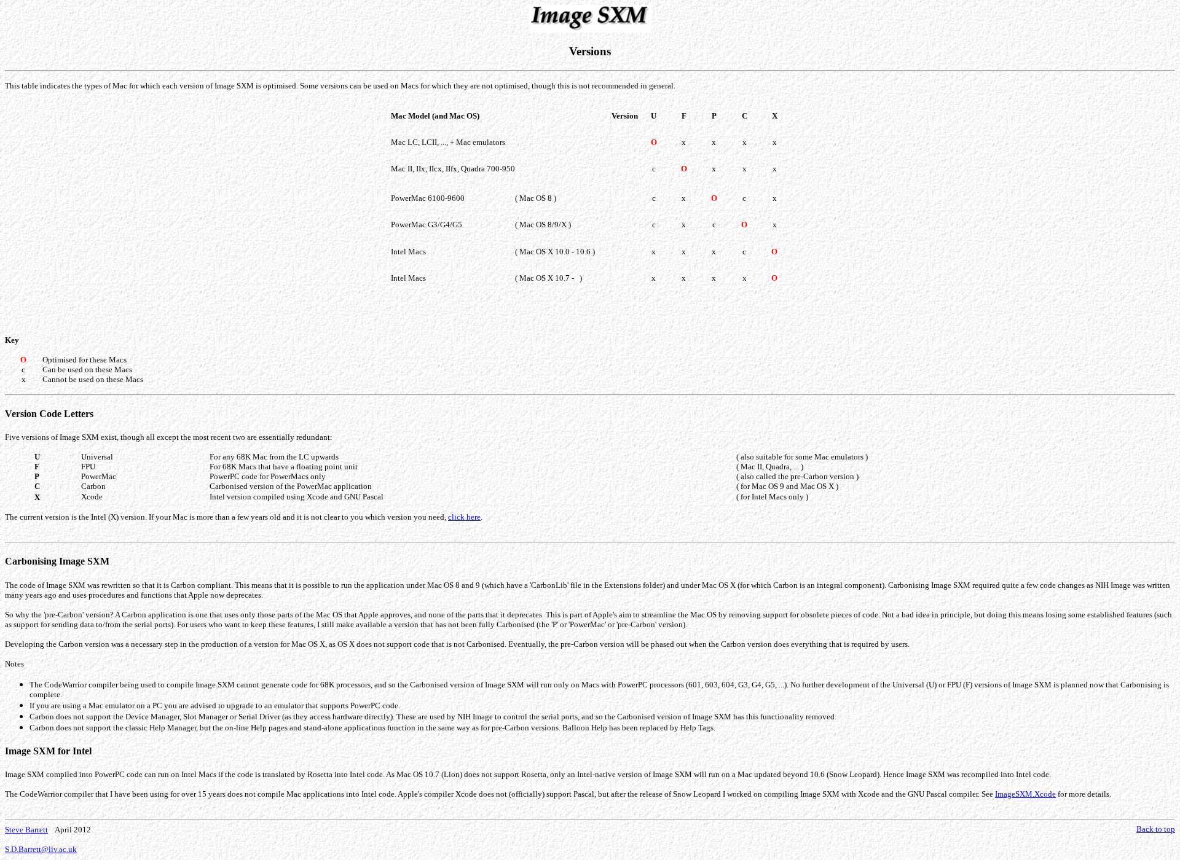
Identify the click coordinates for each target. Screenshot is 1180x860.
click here (464, 517)
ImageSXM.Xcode (1025, 794)
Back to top (1155, 829)
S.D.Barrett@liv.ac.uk (41, 849)
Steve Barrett (26, 829)
